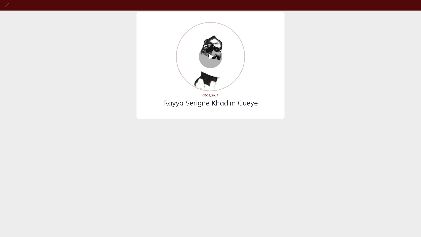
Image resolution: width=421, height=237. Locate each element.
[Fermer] (7, 5)
